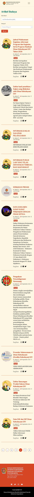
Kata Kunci (4, 15)
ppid (16, 58)
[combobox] (17, 27)
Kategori (3, 23)
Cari (5, 31)
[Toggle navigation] (29, 3)
